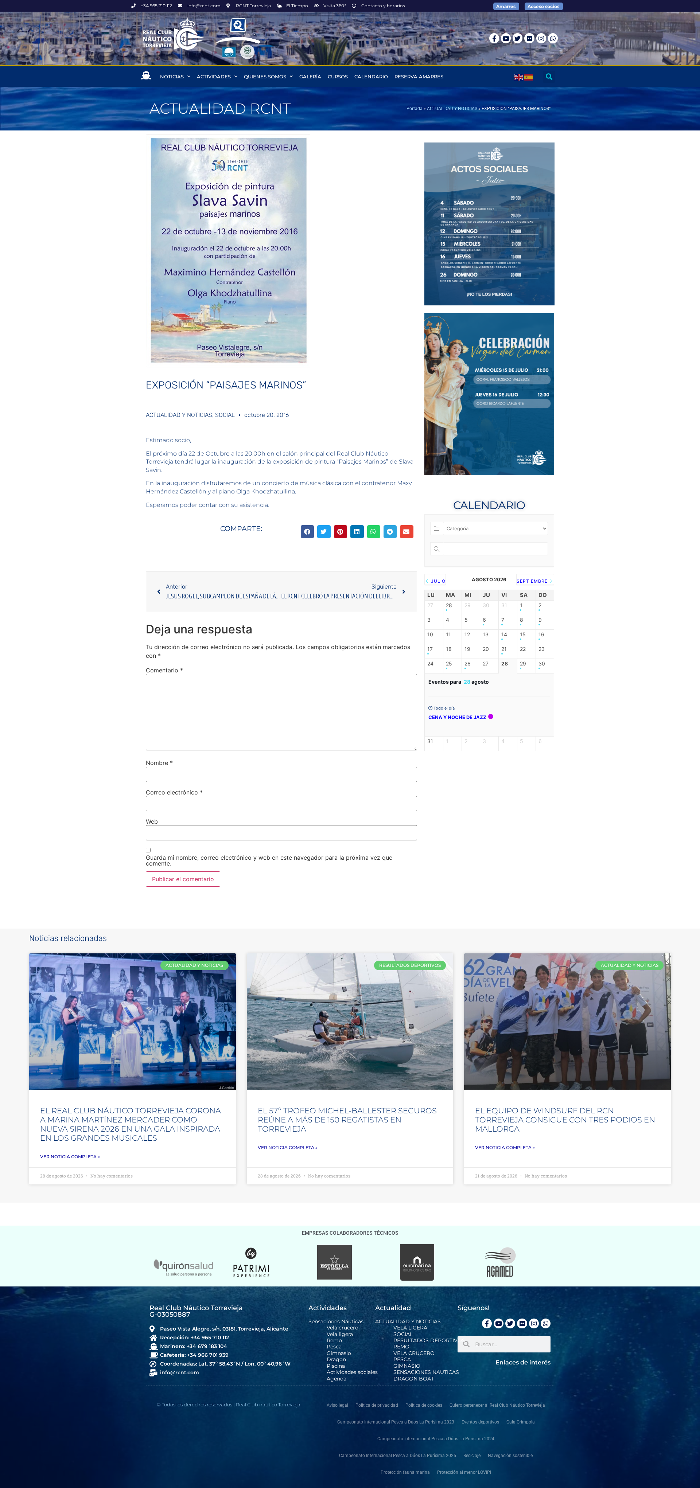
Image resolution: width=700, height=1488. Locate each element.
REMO (401, 1347)
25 (449, 664)
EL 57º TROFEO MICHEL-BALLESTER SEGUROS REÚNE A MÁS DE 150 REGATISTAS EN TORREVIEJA (347, 1119)
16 (541, 634)
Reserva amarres (418, 76)
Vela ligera (340, 1334)
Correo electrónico (174, 792)
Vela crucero (342, 1328)
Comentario (164, 670)
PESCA (402, 1359)
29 (523, 664)
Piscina (336, 1366)
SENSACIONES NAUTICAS (426, 1372)
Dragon (336, 1359)
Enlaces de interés (523, 1362)
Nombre (159, 763)
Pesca (334, 1347)
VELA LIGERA (410, 1328)
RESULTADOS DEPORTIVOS (429, 1340)
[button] (549, 77)
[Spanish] (528, 76)
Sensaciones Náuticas (335, 1322)
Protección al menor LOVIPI (464, 1472)
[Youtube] (506, 38)
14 (504, 634)
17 (430, 649)
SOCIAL (225, 414)
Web (152, 821)
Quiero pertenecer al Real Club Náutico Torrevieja (497, 1405)
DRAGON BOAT (413, 1379)
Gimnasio (339, 1353)
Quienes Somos (265, 76)
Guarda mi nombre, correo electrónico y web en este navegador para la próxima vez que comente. (269, 860)
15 (523, 634)
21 (504, 649)
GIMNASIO (406, 1366)
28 (449, 605)
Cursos (338, 76)
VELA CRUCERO (414, 1353)
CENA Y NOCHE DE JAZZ (457, 717)
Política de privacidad (376, 1405)
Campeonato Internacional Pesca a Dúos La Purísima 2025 (397, 1455)
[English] (519, 76)
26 (467, 664)
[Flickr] (529, 38)
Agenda (336, 1379)
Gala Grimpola (520, 1422)
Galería (310, 76)
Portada (415, 108)
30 (541, 664)
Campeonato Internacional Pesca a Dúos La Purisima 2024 (435, 1438)
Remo (334, 1340)
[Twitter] (517, 38)
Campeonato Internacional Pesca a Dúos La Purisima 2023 (395, 1422)
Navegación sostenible (510, 1455)
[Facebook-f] (494, 38)
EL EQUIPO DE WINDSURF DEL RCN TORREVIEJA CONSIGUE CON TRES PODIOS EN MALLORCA (565, 1119)
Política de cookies (423, 1405)
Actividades (214, 76)
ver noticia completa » (70, 1156)
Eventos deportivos (480, 1422)
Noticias (172, 76)
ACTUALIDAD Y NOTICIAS (452, 108)
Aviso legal (337, 1405)
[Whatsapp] (553, 38)
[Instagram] (541, 38)
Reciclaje (472, 1455)
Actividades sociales (352, 1372)
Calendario (371, 76)
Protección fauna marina (405, 1472)
